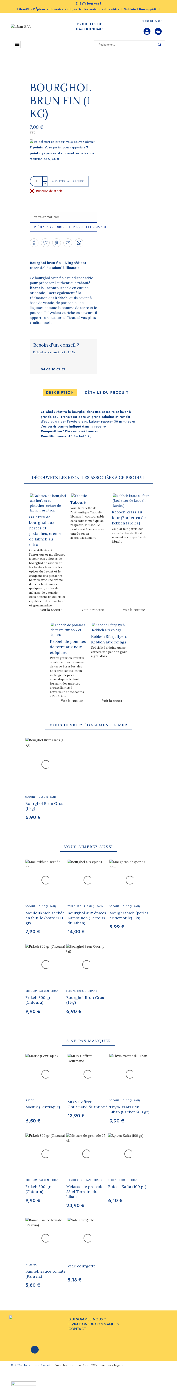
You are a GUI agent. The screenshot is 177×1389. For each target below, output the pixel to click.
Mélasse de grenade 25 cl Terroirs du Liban (84, 1191)
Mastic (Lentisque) (42, 1106)
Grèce (29, 1100)
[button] (34, 243)
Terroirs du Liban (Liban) (85, 906)
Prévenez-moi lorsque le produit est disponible (65, 227)
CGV (94, 1365)
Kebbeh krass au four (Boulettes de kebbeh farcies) (129, 518)
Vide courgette (82, 1266)
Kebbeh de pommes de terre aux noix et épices (68, 647)
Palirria (31, 1265)
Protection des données (71, 1365)
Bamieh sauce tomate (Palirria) (45, 1274)
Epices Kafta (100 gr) (127, 1186)
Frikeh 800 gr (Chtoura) (38, 1000)
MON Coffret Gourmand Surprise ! (87, 1104)
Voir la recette (51, 610)
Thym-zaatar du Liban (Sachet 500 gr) (129, 1109)
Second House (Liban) (40, 906)
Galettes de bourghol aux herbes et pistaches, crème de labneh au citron (45, 530)
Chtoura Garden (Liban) (42, 991)
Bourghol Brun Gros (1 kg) (85, 1000)
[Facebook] (35, 1350)
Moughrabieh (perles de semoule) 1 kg (129, 915)
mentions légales (113, 1365)
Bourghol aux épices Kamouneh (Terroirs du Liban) (87, 917)
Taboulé (78, 502)
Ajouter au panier (68, 181)
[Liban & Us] (30, 26)
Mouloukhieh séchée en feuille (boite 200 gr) (45, 917)
